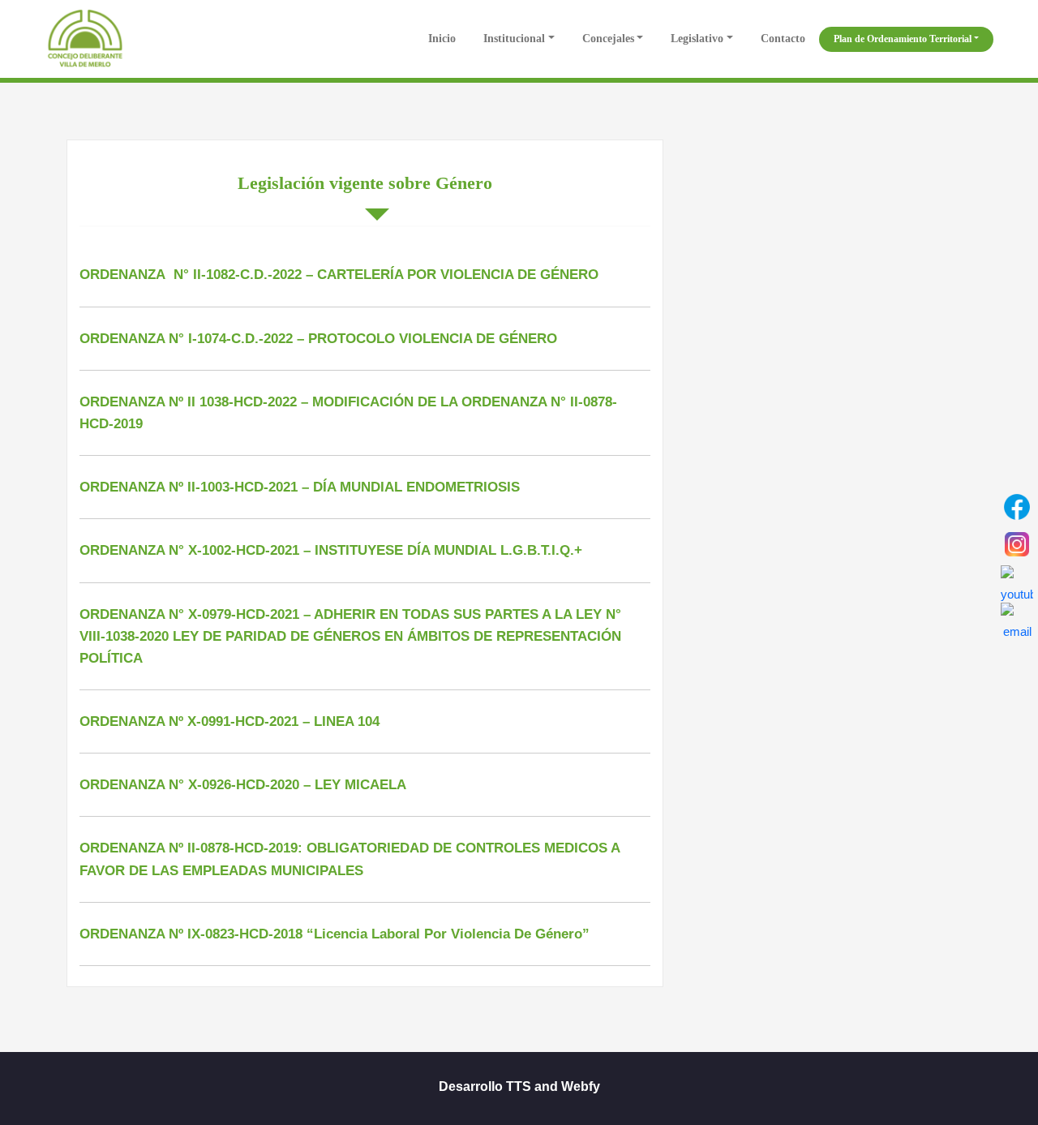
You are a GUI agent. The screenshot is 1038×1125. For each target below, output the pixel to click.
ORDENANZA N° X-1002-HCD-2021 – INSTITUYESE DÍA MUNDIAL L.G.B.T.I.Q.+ (330, 550)
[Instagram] (1017, 544)
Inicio (440, 38)
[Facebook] (1017, 507)
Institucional (514, 38)
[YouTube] (1017, 581)
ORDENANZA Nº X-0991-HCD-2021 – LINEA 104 (229, 721)
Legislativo (697, 38)
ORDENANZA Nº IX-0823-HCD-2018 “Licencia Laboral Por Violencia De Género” (334, 934)
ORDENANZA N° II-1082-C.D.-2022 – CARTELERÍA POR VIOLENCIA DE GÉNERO (338, 274)
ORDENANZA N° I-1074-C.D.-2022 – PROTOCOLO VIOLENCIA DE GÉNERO (318, 338)
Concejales (608, 38)
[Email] (1017, 619)
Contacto (783, 38)
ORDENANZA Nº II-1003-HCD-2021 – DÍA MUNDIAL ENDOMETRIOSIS (299, 487)
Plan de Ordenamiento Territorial (903, 39)
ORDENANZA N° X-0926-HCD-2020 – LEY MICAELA (242, 784)
